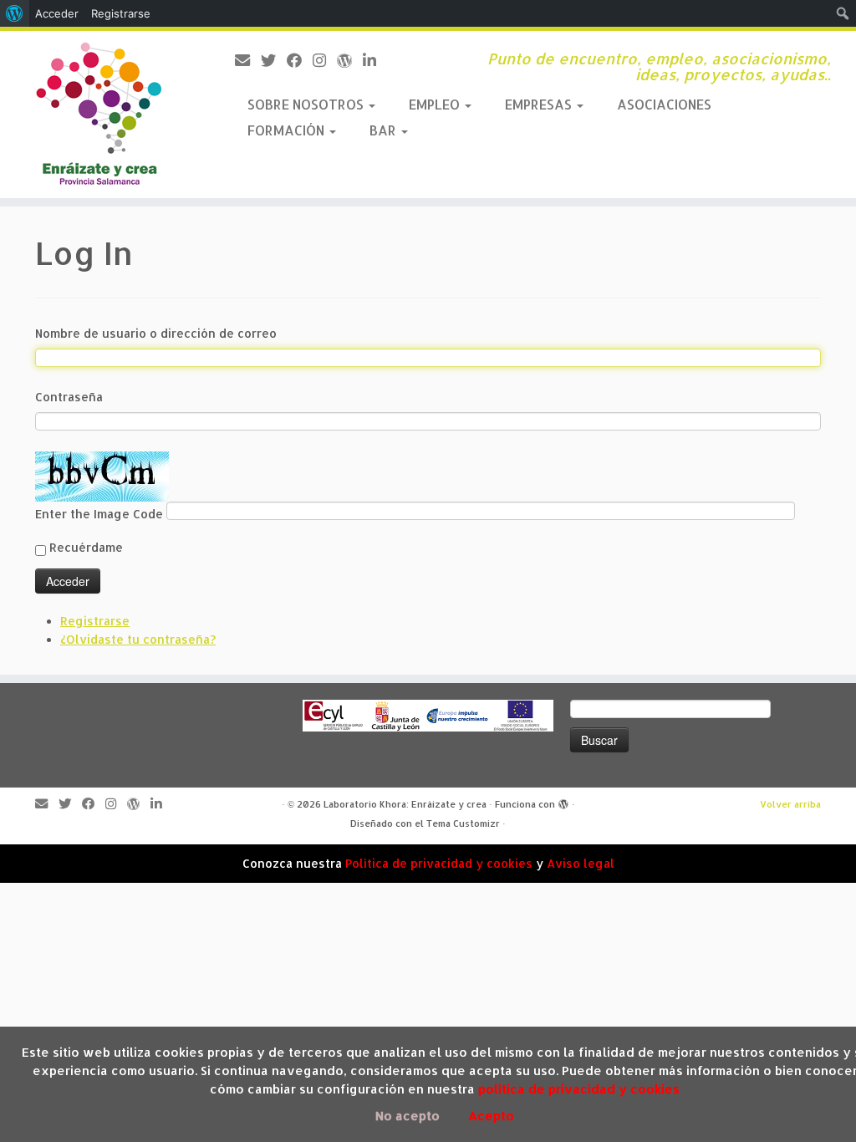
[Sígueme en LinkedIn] (375, 59)
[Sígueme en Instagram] (325, 59)
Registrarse (95, 621)
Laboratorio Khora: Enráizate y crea (405, 804)
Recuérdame (86, 547)
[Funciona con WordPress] (563, 805)
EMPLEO (436, 104)
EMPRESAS (540, 104)
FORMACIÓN (287, 130)
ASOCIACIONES (664, 104)
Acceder (57, 13)
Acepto (491, 1116)
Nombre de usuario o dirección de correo (156, 333)
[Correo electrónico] (248, 59)
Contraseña (69, 397)
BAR (384, 130)
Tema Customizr (463, 823)
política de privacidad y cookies (579, 1089)
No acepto (407, 1116)
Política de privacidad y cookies (438, 863)
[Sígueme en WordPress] (350, 59)
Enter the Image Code (100, 514)
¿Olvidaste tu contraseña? (138, 639)
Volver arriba (790, 804)
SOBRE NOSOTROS (307, 104)
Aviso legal (580, 863)
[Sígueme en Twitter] (274, 59)
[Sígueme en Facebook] (300, 59)
